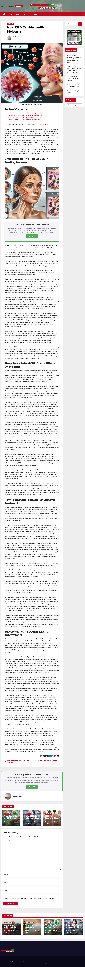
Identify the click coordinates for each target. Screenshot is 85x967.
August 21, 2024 (11, 930)
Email (5, 882)
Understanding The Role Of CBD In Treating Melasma (25, 113)
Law (35, 14)
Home (10, 14)
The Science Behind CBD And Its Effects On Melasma (25, 115)
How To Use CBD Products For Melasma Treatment (24, 117)
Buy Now (32, 236)
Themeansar (33, 961)
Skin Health (10, 23)
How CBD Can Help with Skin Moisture (32, 818)
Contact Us (47, 963)
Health (27, 14)
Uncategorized (8, 922)
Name (5, 875)
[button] (83, 14)
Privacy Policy (47, 959)
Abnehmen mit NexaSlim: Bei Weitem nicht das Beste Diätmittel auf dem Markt (74, 58)
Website (5, 890)
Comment (6, 841)
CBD (17, 14)
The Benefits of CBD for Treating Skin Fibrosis (73, 78)
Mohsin (17, 37)
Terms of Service (57, 959)
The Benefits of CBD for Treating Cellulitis (18, 761)
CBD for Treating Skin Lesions (51, 818)
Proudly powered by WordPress (9, 961)
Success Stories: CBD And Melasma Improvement (24, 119)
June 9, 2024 (51, 930)
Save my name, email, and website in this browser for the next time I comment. (30, 898)
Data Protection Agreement (70, 959)
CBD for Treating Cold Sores (47, 760)
